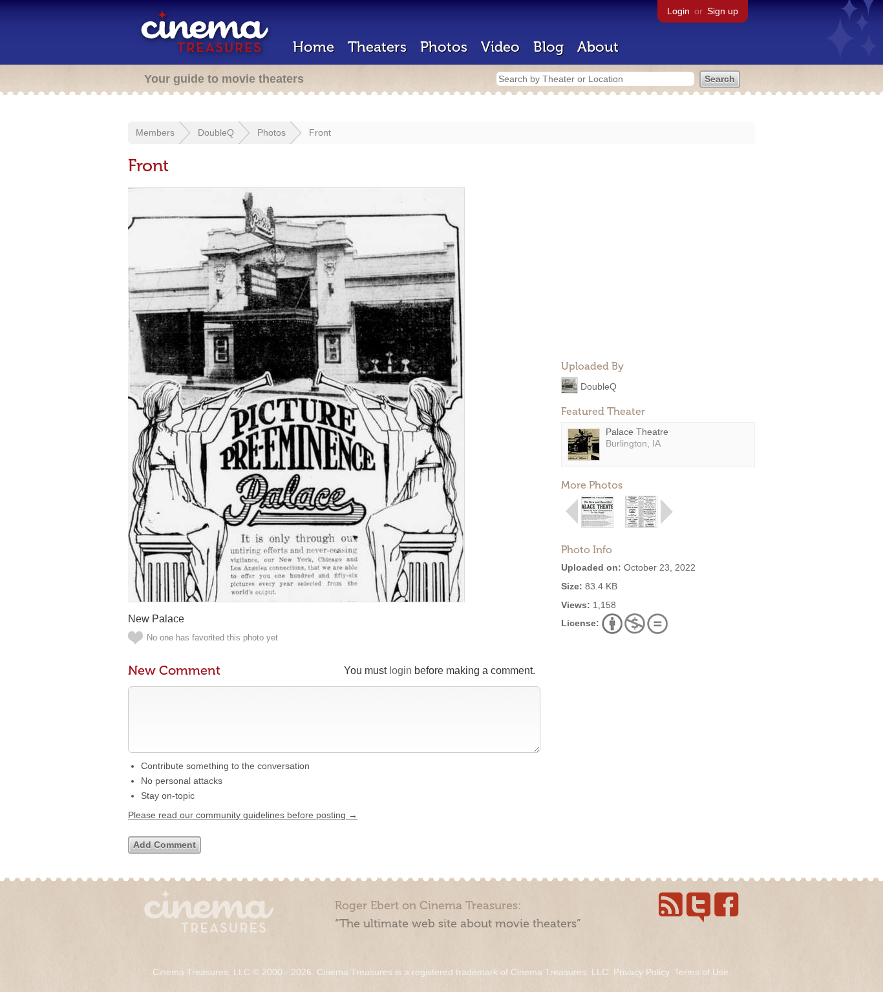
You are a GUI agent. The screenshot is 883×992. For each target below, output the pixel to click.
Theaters (377, 47)
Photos (443, 47)
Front (320, 132)
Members (155, 132)
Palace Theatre (637, 432)
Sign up (722, 11)
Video (500, 47)
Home (313, 47)
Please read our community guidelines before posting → (242, 815)
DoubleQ (216, 132)
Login (678, 11)
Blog (548, 47)
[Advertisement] (658, 269)
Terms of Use (701, 972)
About (598, 47)
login (400, 670)
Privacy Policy (641, 972)
